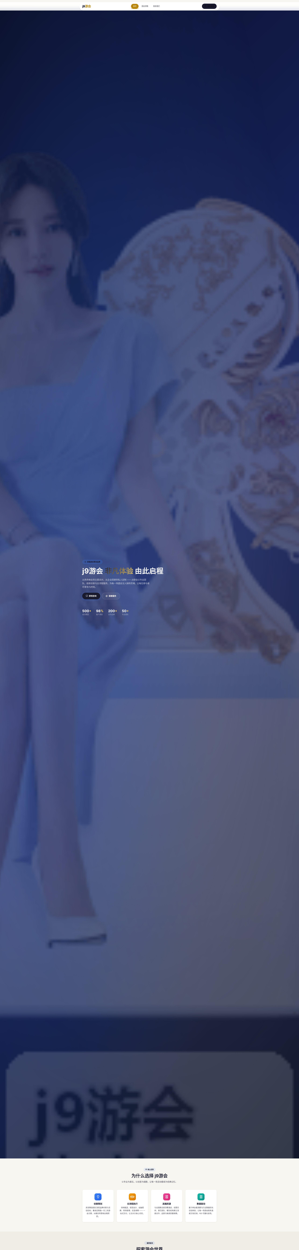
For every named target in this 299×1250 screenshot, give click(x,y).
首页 (134, 6)
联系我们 (156, 6)
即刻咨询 (92, 596)
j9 (86, 6)
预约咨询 (210, 6)
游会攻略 (145, 6)
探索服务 (112, 596)
